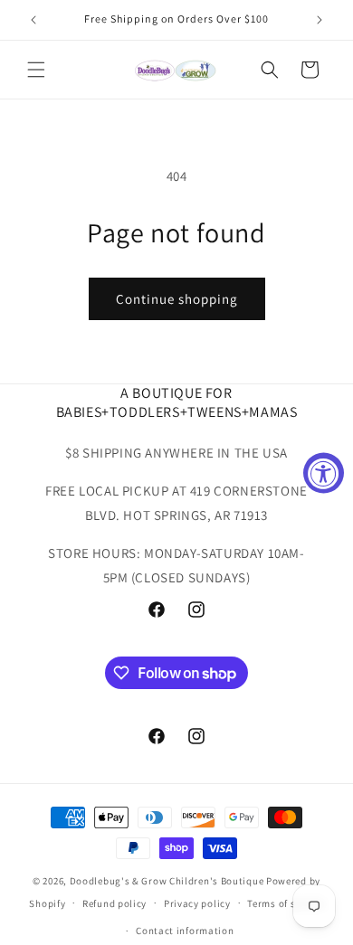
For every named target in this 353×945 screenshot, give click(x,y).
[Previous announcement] (33, 20)
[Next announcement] (319, 20)
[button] (36, 70)
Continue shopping (177, 298)
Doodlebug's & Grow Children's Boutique (167, 880)
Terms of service (285, 903)
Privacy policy (197, 903)
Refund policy (114, 903)
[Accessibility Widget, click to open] (323, 472)
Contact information (185, 930)
